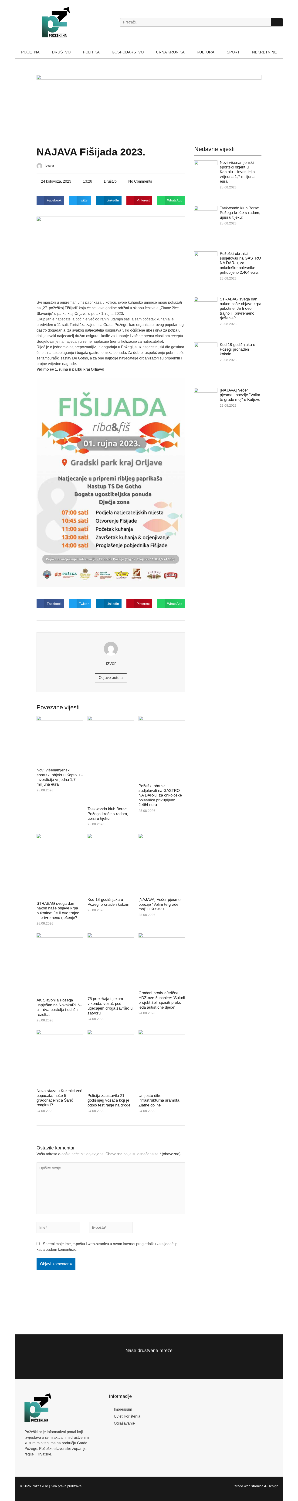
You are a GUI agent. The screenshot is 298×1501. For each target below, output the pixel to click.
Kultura (205, 52)
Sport (233, 52)
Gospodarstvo (128, 52)
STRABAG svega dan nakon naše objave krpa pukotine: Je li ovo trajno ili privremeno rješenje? (58, 910)
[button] (50, 200)
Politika (91, 52)
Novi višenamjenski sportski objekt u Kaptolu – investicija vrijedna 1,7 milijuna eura (60, 777)
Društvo (61, 52)
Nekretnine (264, 52)
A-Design (271, 1486)
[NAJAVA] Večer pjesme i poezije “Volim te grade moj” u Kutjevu (161, 904)
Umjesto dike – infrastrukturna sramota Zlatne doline (159, 1100)
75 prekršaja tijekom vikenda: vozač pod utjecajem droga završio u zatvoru (110, 1006)
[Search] (277, 22)
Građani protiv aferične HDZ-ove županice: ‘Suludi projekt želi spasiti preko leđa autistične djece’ (162, 1000)
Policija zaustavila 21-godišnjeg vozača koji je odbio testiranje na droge (109, 1100)
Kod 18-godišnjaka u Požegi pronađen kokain (108, 901)
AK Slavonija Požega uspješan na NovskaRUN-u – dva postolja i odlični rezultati (59, 1007)
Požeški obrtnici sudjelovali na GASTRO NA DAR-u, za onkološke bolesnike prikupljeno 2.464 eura (160, 795)
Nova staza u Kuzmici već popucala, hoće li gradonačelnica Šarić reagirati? (59, 1098)
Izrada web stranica (248, 1486)
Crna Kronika (170, 52)
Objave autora (111, 678)
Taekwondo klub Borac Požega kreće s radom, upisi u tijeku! (108, 814)
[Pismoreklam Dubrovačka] (149, 103)
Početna (30, 52)
